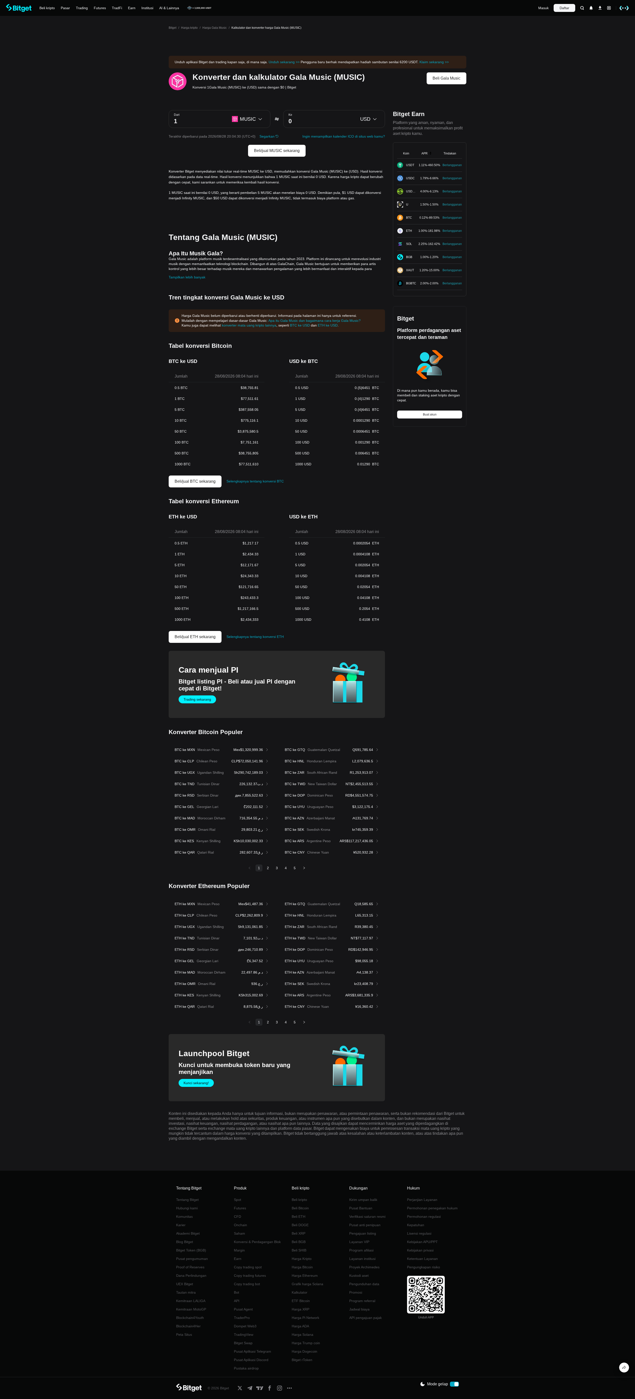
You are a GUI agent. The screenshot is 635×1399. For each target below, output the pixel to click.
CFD (237, 1217)
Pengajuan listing (362, 1233)
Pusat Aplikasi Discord (251, 1360)
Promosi (355, 1292)
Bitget (172, 28)
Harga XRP (300, 1309)
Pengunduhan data (364, 1284)
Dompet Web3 (245, 1326)
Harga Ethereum (305, 1276)
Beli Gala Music (446, 78)
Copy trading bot (247, 1284)
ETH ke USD (328, 325)
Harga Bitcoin (302, 1267)
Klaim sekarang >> (434, 62)
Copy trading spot (248, 1267)
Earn (237, 1259)
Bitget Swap (243, 1343)
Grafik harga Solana (307, 1284)
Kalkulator (299, 1292)
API (236, 1301)
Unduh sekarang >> (284, 62)
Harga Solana (302, 1335)
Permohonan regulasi (424, 1217)
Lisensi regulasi (419, 1233)
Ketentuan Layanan (422, 1259)
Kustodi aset (359, 1276)
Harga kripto (189, 28)
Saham (239, 1233)
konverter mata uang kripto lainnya (249, 325)
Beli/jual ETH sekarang (195, 637)
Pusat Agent (243, 1309)
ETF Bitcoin (301, 1301)
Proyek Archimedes (364, 1267)
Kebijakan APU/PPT (422, 1242)
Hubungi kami (187, 1208)
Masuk (543, 8)
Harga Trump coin (306, 1343)
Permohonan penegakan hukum (432, 1208)
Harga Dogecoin (304, 1351)
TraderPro (242, 1318)
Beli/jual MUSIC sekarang (277, 151)
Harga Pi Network (305, 1318)
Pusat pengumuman (192, 1259)
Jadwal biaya (359, 1309)
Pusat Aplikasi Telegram (252, 1351)
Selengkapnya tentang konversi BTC (255, 481)
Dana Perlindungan (191, 1276)
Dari (177, 115)
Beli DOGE (300, 1225)
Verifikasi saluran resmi (367, 1217)
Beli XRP (298, 1233)
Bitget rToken (302, 1360)
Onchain (240, 1225)
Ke (290, 115)
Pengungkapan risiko (423, 1267)
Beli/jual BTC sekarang (195, 481)
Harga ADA (300, 1326)
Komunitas (184, 1217)
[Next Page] (304, 868)
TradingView (243, 1335)
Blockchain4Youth (190, 1318)
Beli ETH (298, 1217)
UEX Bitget (184, 1284)
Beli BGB (299, 1242)
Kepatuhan (415, 1225)
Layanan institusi (362, 1259)
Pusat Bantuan (360, 1208)
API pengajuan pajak (365, 1318)
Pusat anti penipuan (365, 1225)
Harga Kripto (302, 1259)
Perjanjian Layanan (422, 1200)
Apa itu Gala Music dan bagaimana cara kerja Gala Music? (314, 321)
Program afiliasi (361, 1250)
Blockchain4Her (188, 1326)
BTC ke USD (300, 325)
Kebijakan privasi (420, 1250)
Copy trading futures (250, 1276)
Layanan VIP (359, 1242)
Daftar (564, 8)
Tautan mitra (186, 1292)
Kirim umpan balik (363, 1200)
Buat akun (430, 414)
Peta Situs (184, 1335)
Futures (240, 1208)
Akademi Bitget (188, 1233)
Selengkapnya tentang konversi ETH (255, 637)
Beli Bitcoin (300, 1208)
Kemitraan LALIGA (190, 1301)
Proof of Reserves (190, 1267)
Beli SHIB (299, 1250)
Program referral (362, 1301)
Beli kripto (299, 1200)
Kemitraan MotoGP (191, 1309)
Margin (239, 1250)
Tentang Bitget (187, 1200)
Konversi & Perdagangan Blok (257, 1242)
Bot (236, 1292)
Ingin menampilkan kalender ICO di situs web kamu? (343, 136)
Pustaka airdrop (246, 1368)
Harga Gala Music (214, 28)
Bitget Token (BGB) (191, 1250)
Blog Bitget (184, 1242)
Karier (181, 1225)
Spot (237, 1200)
